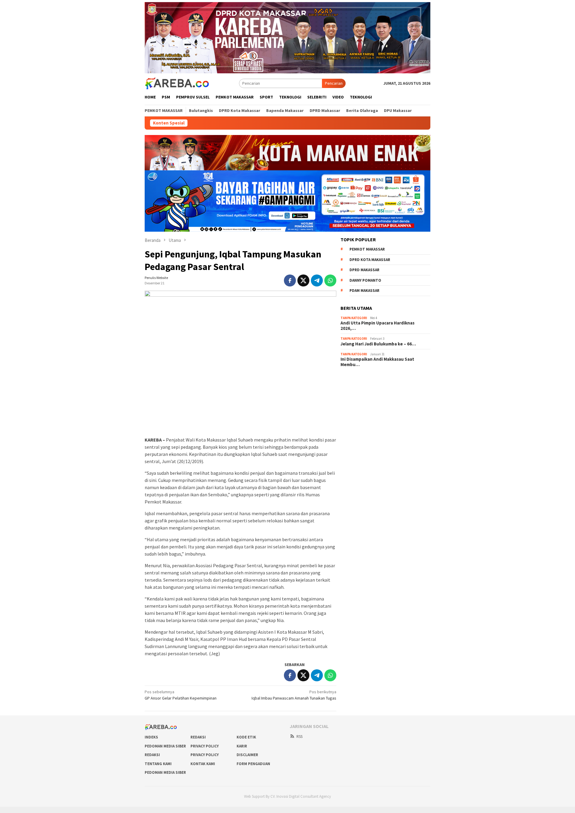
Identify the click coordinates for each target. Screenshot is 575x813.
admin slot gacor (355, 404)
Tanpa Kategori (354, 318)
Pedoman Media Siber (165, 746)
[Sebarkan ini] (290, 280)
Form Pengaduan (253, 763)
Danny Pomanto (365, 280)
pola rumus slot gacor (360, 396)
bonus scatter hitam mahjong (367, 420)
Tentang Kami (158, 763)
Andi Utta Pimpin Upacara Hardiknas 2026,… (377, 325)
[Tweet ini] (303, 280)
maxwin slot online (357, 388)
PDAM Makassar (364, 290)
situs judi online (354, 412)
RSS (299, 736)
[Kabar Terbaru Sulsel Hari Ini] (177, 83)
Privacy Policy (204, 746)
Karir (242, 746)
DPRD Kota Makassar (369, 259)
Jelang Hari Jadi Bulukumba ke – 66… (378, 344)
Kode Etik (246, 737)
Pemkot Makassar (367, 249)
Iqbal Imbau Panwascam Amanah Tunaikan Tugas (294, 695)
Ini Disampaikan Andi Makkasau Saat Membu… (377, 362)
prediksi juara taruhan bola (364, 436)
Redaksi (198, 737)
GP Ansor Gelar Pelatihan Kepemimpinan (181, 695)
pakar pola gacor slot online (365, 428)
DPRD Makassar (364, 269)
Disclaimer (247, 754)
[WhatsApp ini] (330, 280)
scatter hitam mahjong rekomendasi (373, 380)
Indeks (151, 737)
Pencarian (334, 83)
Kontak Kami (202, 763)
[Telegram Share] (317, 280)
